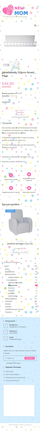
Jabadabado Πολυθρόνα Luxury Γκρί (20, 244)
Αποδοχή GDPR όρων (13, 363)
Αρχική (6, 266)
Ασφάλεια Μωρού (13, 277)
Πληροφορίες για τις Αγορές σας (15, 377)
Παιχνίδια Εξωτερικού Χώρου (14, 309)
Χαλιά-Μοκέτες (12, 296)
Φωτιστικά (11, 293)
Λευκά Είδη (8, 301)
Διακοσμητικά (12, 280)
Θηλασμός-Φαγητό (11, 299)
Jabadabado (6, 102)
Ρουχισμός (8, 312)
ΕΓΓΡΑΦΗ (29, 358)
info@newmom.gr (15, 339)
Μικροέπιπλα (14, 96)
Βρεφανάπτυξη (9, 272)
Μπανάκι (8, 304)
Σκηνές (10, 288)
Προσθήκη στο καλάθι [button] (20, 252)
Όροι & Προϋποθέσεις (12, 374)
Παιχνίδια (8, 307)
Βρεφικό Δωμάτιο (10, 274)
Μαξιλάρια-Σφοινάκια (15, 283)
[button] (35, 25)
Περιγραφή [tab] (20, 112)
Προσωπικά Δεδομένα (12, 380)
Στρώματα (11, 291)
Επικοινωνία (9, 371)
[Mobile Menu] (36, 8)
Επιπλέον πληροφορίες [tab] (20, 117)
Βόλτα (7, 269)
